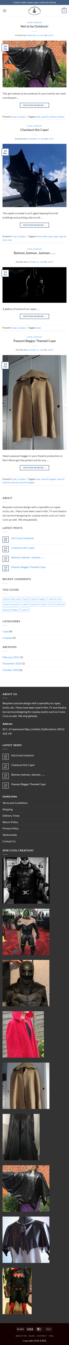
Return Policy (10, 822)
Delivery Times (11, 815)
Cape (29, 22)
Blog (32, 1336)
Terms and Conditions (15, 802)
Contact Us (9, 841)
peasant (15, 482)
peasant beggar (27, 482)
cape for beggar (48, 479)
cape (38, 116)
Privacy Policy (11, 828)
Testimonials (10, 834)
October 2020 (11, 669)
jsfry (51, 35)
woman (60, 116)
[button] (5, 11)
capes (38, 327)
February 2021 (11, 657)
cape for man (55, 599)
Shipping (8, 809)
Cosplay (37, 22)
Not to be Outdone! (34, 26)
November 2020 (12, 663)
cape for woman (48, 116)
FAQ (51, 1336)
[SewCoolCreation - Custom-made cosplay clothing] (34, 11)
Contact (42, 1336)
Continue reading (34, 105)
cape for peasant (11, 604)
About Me (21, 1336)
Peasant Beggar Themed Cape (34, 341)
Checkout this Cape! (34, 130)
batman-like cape (44, 236)
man (10, 240)
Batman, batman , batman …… (34, 253)
